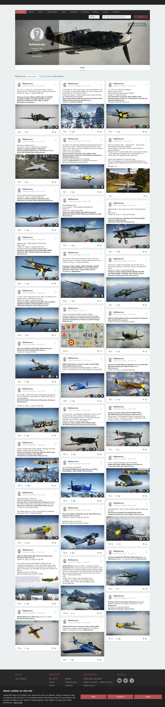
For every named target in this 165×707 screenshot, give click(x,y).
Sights (63, 12)
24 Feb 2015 (41, 344)
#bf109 (139, 512)
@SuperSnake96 (76, 102)
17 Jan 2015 (41, 445)
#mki (35, 456)
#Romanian (21, 100)
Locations (85, 12)
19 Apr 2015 (82, 310)
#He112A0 (33, 502)
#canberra (33, 149)
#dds (27, 97)
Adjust (148, 697)
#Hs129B (25, 400)
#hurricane (51, 452)
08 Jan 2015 (132, 459)
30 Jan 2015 (132, 361)
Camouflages (52, 12)
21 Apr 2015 (86, 255)
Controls (116, 12)
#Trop (28, 617)
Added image (72, 310)
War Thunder (20, 679)
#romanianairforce (93, 318)
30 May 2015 (86, 201)
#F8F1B (95, 469)
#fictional (41, 199)
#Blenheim (66, 214)
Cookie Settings (106, 682)
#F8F (83, 469)
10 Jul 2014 (131, 553)
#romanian (21, 454)
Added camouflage (29, 86)
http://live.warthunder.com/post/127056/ (30, 574)
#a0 (122, 602)
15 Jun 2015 (128, 141)
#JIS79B (34, 99)
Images (31, 12)
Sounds (105, 12)
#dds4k (28, 152)
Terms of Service (90, 682)
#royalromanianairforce (71, 319)
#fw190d (71, 98)
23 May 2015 (41, 239)
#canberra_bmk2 (23, 149)
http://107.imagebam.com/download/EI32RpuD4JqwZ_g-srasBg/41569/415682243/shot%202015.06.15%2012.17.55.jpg (127, 162)
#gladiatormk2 (30, 250)
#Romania (29, 100)
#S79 (37, 302)
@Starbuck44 (73, 160)
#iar (100, 155)
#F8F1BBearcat (75, 469)
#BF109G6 (65, 425)
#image (96, 319)
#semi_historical (76, 155)
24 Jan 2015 (132, 409)
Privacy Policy (89, 686)
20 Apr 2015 (41, 293)
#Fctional (20, 348)
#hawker (43, 452)
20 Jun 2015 (86, 141)
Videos (40, 12)
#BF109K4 (35, 348)
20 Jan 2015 (86, 410)
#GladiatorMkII (41, 250)
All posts (21, 12)
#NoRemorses (86, 100)
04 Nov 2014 (86, 510)
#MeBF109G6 (91, 423)
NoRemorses (28, 84)
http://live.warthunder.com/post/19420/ (29, 500)
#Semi (39, 502)
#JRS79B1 (27, 99)
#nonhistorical (113, 512)
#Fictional (20, 252)
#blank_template (23, 150)
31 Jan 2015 (86, 360)
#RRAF (49, 250)
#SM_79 (43, 97)
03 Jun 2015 (41, 191)
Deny (93, 697)
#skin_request (43, 100)
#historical (21, 452)
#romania (29, 200)
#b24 (114, 464)
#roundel (90, 319)
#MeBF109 (28, 348)
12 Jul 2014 (40, 552)
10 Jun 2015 (41, 141)
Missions (73, 12)
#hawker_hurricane (32, 452)
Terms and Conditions (92, 679)
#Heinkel (20, 502)
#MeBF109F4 (21, 617)
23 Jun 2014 (41, 613)
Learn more (18, 702)
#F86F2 (64, 364)
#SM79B (50, 97)
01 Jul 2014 (131, 598)
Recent (92, 17)
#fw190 (64, 98)
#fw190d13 (78, 98)
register (49, 76)
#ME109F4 (130, 364)
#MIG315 (20, 556)
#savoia (47, 99)
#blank (31, 150)
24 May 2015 (132, 205)
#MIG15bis (80, 514)
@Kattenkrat (76, 271)
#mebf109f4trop (120, 364)
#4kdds (32, 97)
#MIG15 (73, 514)
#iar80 (96, 155)
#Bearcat (88, 469)
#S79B (41, 302)
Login (42, 76)
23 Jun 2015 (132, 86)
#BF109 (83, 423)
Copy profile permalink (137, 24)
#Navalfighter (67, 471)
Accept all (120, 697)
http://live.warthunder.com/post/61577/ (75, 162)
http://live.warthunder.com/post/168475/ (75, 523)
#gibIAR (65, 157)
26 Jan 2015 (41, 391)
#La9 (64, 153)
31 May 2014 (86, 622)
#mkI (79, 214)
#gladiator (20, 250)
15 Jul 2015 (86, 86)
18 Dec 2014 (41, 495)
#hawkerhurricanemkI (25, 456)
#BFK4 (41, 348)
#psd (33, 152)
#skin (35, 100)
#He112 (26, 502)
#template (41, 149)
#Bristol (73, 214)
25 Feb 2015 (132, 314)
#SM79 (37, 97)
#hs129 (19, 400)
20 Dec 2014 (86, 464)
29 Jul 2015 (40, 86)
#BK (33, 556)
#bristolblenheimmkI (88, 212)
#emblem (65, 318)
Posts (82, 68)
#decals (83, 319)
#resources (44, 150)
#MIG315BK (28, 556)
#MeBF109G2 (131, 512)
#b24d (110, 464)
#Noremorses (22, 102)
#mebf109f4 (143, 364)
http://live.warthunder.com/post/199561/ (121, 93)
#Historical (21, 97)
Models (95, 12)
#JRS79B (20, 99)
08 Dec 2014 (132, 505)
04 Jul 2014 (86, 562)
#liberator (120, 466)
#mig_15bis (88, 514)
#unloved (30, 102)
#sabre (86, 364)
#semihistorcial (88, 155)
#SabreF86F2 (94, 364)
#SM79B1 (41, 99)
